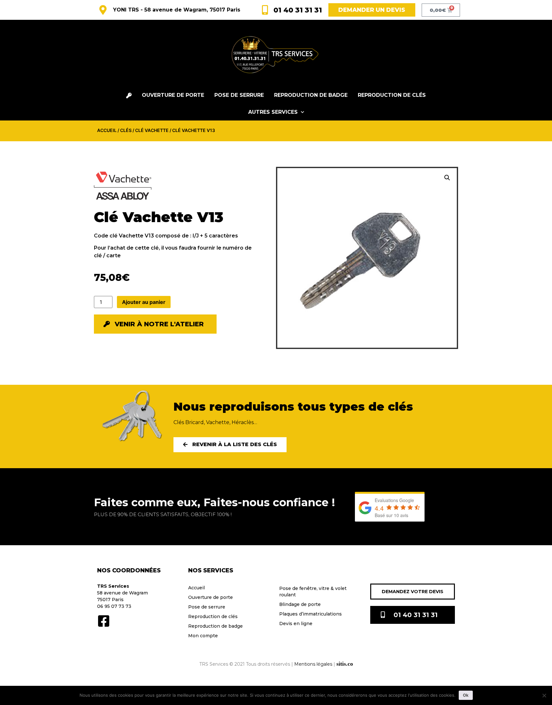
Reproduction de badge (311, 95)
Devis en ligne (295, 623)
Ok (466, 695)
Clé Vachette (152, 130)
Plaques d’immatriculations (310, 614)
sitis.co (344, 664)
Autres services (273, 112)
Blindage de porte (300, 604)
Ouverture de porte (173, 95)
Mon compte (203, 636)
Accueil (107, 130)
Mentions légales (313, 664)
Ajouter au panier (143, 302)
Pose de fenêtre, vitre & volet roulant (313, 591)
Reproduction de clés (392, 95)
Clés (126, 130)
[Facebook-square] (103, 621)
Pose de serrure (239, 95)
